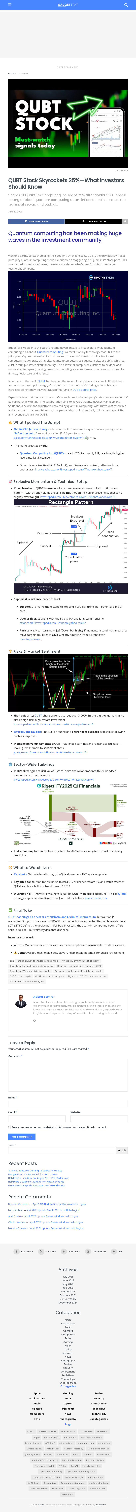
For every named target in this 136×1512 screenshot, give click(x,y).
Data (68, 1338)
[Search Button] (126, 5)
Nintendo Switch (95, 1460)
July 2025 (68, 1276)
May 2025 (68, 1284)
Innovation (62, 1454)
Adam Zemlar (44, 997)
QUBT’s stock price (84, 390)
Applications (68, 1323)
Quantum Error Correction (47, 1477)
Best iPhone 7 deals (91, 1437)
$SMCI (30, 1431)
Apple (68, 1319)
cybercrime (104, 1443)
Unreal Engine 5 (76, 1488)
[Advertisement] (68, 35)
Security (68, 1368)
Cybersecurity (34, 1448)
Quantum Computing (51, 1471)
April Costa (14, 1216)
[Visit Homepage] (68, 5)
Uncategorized (68, 1382)
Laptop (68, 1349)
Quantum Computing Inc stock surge (31, 966)
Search (12, 1145)
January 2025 (68, 1299)
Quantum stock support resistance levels (78, 971)
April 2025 (68, 1288)
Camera (68, 1330)
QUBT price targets (21, 976)
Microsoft (68, 1353)
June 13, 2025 (15, 211)
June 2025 (68, 1280)
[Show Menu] (9, 5)
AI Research (85, 1431)
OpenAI (74, 1466)
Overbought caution (27, 732)
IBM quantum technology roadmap (37, 960)
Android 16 (102, 1431)
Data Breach (53, 1448)
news (68, 1356)
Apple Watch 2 (52, 1437)
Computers (22, 73)
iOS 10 (76, 1454)
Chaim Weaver (17, 1222)
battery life (70, 1437)
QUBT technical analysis (49, 976)
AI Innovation (68, 1431)
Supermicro (50, 1483)
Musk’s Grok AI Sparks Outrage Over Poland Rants (36, 1185)
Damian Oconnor (18, 1204)
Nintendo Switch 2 (45, 1466)
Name (13, 1097)
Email (12, 1112)
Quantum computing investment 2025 (79, 966)
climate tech (66, 1443)
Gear (68, 1345)
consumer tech (86, 1443)
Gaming (68, 1342)
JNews (40, 1504)
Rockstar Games (74, 1477)
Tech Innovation (38, 1488)
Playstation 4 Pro (91, 1466)
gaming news (32, 1454)
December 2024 (68, 1302)
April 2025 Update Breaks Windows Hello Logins (59, 1204)
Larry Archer (15, 1210)
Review (68, 1364)
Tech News (68, 1375)
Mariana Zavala (17, 1228)
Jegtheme (101, 1504)
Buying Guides (33, 1443)
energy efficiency (73, 1448)
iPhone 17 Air (103, 1454)
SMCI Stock (34, 1483)
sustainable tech (98, 1483)
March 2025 (68, 1291)
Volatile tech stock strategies (27, 981)
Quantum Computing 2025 (81, 1471)
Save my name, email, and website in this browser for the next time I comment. (59, 1127)
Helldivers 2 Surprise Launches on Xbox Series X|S (36, 1181)
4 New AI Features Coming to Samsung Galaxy (35, 1170)
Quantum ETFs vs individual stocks (30, 971)
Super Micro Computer (73, 1483)
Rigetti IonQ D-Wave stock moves (87, 976)
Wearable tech (97, 1488)
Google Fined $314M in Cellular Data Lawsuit (33, 1174)
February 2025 (68, 1295)
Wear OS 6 (67, 1494)
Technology (68, 1379)
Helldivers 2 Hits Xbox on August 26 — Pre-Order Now (38, 1178)
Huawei (48, 1454)
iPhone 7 (88, 1454)
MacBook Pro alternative (45, 1460)
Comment (15, 1056)
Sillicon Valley (95, 1477)
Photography (68, 1360)
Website (75, 1112)
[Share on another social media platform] (125, 221)
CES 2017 (50, 1443)
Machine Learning (72, 1460)
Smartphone (68, 1371)
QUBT (41, 381)
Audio (68, 1327)
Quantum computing (49, 352)
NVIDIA (62, 1466)
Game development (98, 1448)
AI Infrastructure (47, 1431)
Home (11, 73)
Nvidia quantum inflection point (80, 960)
